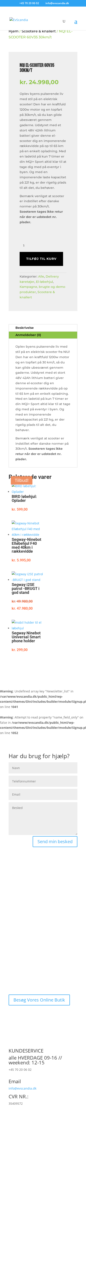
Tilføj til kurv (41, 259)
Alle (41, 276)
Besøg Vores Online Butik (39, 1000)
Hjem (14, 31)
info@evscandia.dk (22, 1088)
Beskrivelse (24, 328)
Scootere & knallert (39, 31)
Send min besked (55, 841)
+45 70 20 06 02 (29, 3)
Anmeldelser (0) (28, 335)
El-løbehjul (44, 282)
